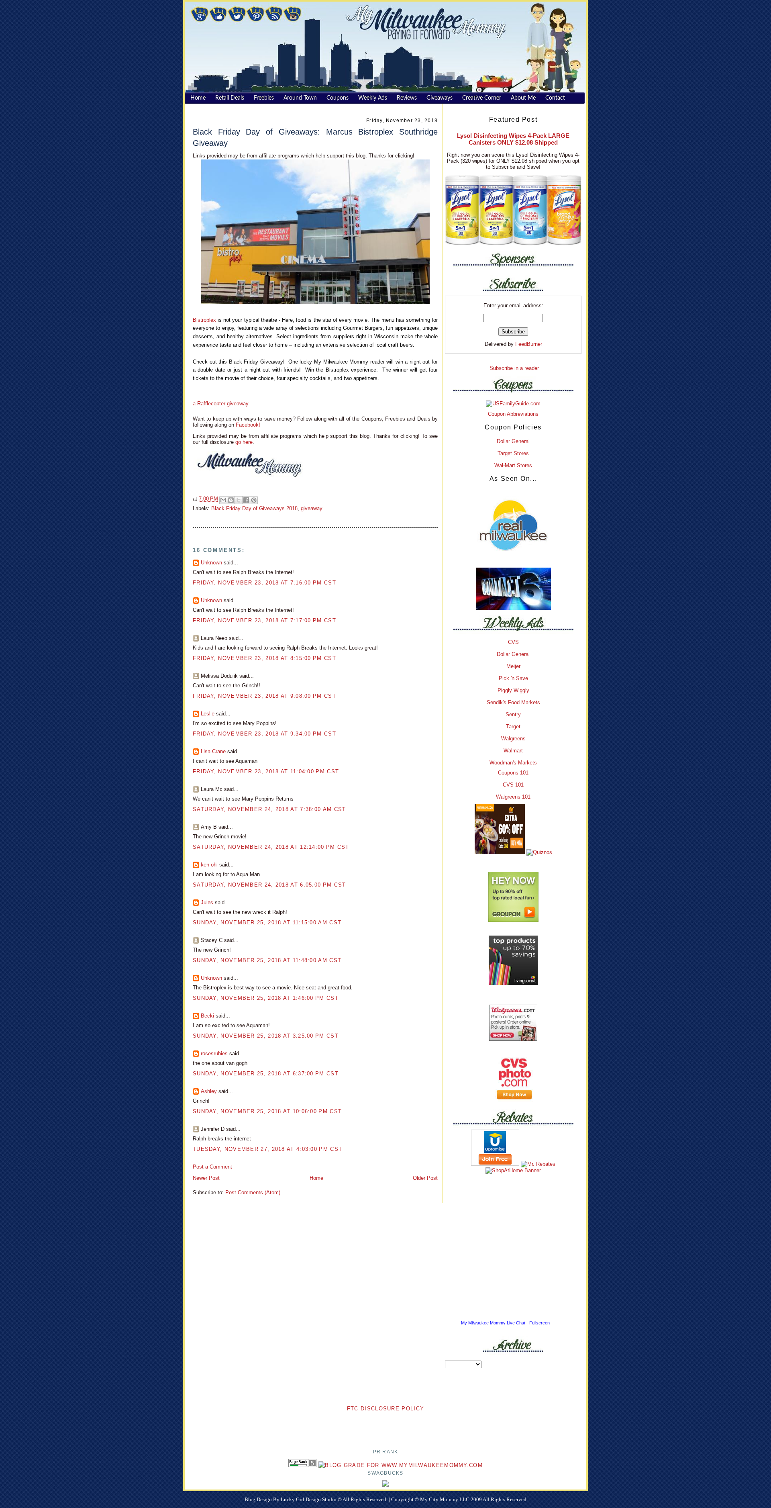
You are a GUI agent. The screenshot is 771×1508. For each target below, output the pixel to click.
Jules (207, 902)
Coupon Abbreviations (513, 414)
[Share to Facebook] (246, 500)
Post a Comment (212, 1167)
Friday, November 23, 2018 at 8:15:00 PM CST (264, 658)
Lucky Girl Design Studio (309, 1499)
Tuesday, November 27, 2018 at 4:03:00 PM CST (267, 1149)
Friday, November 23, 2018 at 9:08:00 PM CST (264, 696)
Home (316, 1178)
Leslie (207, 714)
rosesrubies (214, 1053)
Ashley (209, 1091)
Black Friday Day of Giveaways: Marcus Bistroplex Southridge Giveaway (315, 137)
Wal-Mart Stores (513, 465)
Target (513, 726)
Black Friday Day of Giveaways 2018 (254, 508)
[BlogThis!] (231, 500)
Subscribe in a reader (514, 368)
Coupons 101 (513, 773)
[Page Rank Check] (302, 1465)
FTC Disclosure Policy (385, 1409)
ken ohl (209, 865)
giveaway (311, 508)
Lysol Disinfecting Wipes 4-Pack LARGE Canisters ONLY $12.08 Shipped (513, 139)
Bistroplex (204, 320)
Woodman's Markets (513, 763)
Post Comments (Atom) (252, 1192)
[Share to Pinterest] (254, 500)
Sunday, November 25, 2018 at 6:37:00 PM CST (266, 1074)
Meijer (513, 666)
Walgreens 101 (513, 797)
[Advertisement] (385, 1425)
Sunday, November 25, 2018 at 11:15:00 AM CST (267, 923)
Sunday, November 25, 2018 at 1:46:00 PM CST (266, 998)
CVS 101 (513, 785)
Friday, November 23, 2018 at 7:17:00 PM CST (264, 620)
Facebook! (247, 425)
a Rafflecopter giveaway (221, 403)
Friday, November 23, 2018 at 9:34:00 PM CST (264, 734)
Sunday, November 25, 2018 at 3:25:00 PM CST (266, 1036)
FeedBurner (528, 344)
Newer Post (206, 1178)
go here (244, 442)
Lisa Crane (213, 751)
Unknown (211, 563)
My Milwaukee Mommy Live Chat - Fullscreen (505, 1322)
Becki (207, 1016)
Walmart (513, 751)
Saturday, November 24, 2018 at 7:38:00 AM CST (269, 809)
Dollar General (513, 441)
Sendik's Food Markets (513, 702)
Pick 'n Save (513, 678)
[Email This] (223, 500)
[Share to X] (239, 500)
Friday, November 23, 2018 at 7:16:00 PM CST (264, 583)
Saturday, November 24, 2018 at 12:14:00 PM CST (271, 847)
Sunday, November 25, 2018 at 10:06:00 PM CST (267, 1111)
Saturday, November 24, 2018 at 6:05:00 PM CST (269, 885)
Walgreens (513, 739)
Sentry (513, 714)
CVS (513, 642)
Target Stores (513, 453)
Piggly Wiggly (513, 690)
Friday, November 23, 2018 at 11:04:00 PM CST (266, 771)
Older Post (425, 1178)
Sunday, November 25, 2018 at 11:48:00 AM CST (267, 960)
